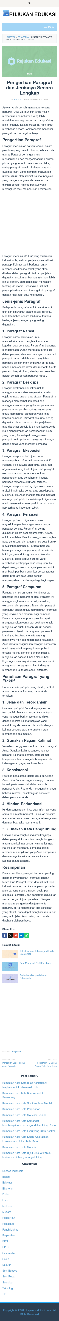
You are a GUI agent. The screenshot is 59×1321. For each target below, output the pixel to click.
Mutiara (6, 1212)
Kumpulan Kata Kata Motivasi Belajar (24, 1115)
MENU (51, 26)
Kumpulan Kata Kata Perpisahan (21, 1109)
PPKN (5, 1247)
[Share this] (4, 935)
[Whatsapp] (26, 935)
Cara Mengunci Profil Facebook (35, 963)
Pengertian (16, 1051)
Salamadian (9, 1253)
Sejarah (6, 1265)
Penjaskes (8, 1224)
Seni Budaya (9, 1270)
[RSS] (29, 3)
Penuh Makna (10, 1229)
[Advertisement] (29, 222)
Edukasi (7, 1182)
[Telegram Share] (21, 935)
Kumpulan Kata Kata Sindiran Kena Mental (27, 1103)
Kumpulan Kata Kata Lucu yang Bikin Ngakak (29, 1131)
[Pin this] (15, 935)
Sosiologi (7, 1282)
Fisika (5, 1194)
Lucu (5, 1200)
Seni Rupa (8, 1276)
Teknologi (7, 1288)
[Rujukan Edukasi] (29, 13)
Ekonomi (7, 1188)
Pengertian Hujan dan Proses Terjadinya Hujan (45, 1063)
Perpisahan (8, 1235)
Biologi (6, 1176)
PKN (5, 1241)
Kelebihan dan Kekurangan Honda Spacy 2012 (37, 952)
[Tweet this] (10, 935)
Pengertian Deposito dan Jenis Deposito (13, 1063)
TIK (4, 1294)
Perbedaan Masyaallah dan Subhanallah (33, 977)
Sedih (5, 1259)
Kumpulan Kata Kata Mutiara (19, 1147)
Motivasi (7, 1206)
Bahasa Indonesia (12, 1171)
